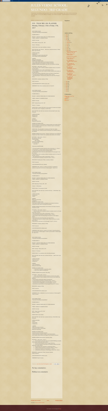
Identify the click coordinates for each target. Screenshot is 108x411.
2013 (67, 86)
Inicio (48, 400)
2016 (67, 81)
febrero (68, 50)
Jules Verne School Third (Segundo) (70, 96)
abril (67, 47)
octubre (68, 40)
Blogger (60, 408)
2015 (67, 83)
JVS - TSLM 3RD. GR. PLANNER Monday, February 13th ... (71, 61)
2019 (67, 36)
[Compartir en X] (56, 364)
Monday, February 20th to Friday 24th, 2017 (70, 58)
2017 (67, 39)
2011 (67, 89)
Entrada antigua (58, 400)
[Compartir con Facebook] (57, 364)
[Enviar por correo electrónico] (54, 364)
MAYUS (67, 98)
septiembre (69, 42)
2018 (67, 38)
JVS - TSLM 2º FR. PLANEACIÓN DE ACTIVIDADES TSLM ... (70, 71)
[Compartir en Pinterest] (58, 364)
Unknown (67, 100)
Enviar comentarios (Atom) (40, 402)
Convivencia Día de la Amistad (71, 56)
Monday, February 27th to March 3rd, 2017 (70, 54)
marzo (68, 48)
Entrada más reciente (36, 400)
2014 (67, 84)
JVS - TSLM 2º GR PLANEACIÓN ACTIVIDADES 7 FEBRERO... (69, 78)
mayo (68, 45)
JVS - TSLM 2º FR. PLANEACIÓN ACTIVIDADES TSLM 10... (71, 74)
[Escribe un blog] (55, 364)
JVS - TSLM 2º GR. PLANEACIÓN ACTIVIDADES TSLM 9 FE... (71, 67)
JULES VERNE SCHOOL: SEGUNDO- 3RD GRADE (49, 7)
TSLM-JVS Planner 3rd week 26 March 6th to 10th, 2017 (71, 52)
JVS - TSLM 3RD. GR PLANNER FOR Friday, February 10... (70, 64)
